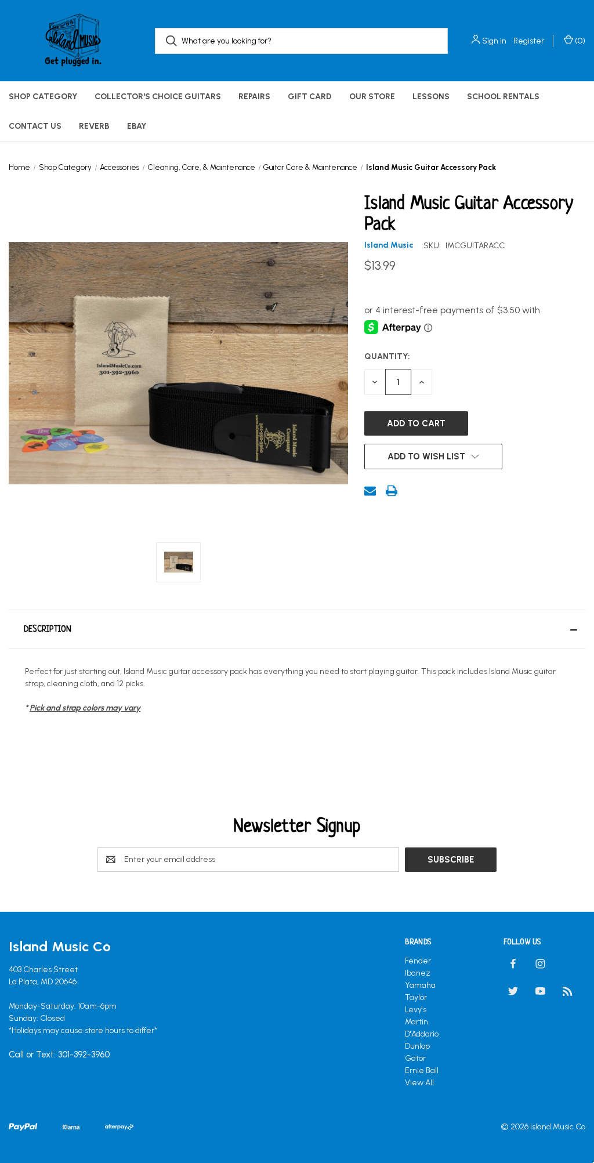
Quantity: (387, 356)
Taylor (416, 997)
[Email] (370, 491)
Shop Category (43, 97)
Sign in (494, 41)
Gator (415, 1058)
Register (528, 41)
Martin (416, 1022)
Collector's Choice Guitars (158, 97)
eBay (136, 126)
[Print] (391, 491)
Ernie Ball (422, 1070)
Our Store (372, 97)
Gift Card (310, 97)
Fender (418, 961)
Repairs (254, 97)
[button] (297, 629)
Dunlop (417, 1046)
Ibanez (417, 973)
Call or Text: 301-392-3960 (59, 1054)
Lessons (431, 97)
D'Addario (422, 1034)
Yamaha (420, 985)
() (579, 41)
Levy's (415, 1010)
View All (419, 1083)
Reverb (94, 126)
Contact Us (35, 126)
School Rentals (503, 97)
